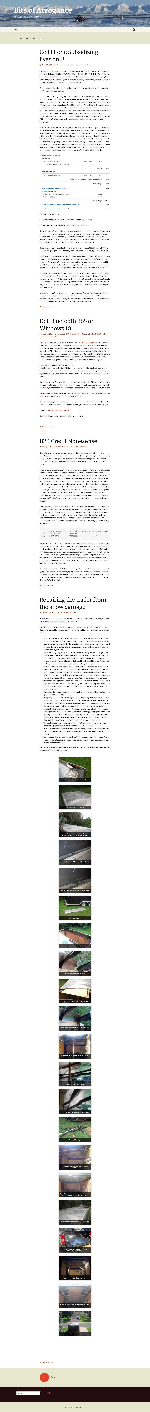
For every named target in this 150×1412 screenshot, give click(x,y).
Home (16, 30)
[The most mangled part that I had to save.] (75, 974)
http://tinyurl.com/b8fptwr (59, 410)
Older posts (52, 1377)
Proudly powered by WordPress (75, 1407)
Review (83, 65)
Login (49, 1393)
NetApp (81, 447)
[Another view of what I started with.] (75, 808)
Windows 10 (55, 336)
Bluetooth (92, 334)
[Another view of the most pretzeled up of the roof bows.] (75, 1113)
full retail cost (74, 225)
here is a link (59, 621)
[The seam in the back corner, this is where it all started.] (75, 780)
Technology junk (73, 334)
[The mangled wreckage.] (75, 1140)
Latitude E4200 (45, 336)
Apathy (65, 65)
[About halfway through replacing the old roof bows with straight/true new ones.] (75, 1057)
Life (57, 65)
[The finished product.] (75, 1334)
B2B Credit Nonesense (68, 441)
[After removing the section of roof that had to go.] (75, 946)
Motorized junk (62, 334)
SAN (86, 447)
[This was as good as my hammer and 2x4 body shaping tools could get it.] (75, 1029)
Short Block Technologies (84, 342)
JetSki (104, 334)
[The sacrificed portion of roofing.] (75, 919)
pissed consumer (75, 65)
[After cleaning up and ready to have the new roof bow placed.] (75, 891)
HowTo (99, 334)
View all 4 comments (49, 427)
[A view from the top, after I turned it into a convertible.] (75, 1002)
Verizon (90, 65)
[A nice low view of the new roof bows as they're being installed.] (75, 1168)
